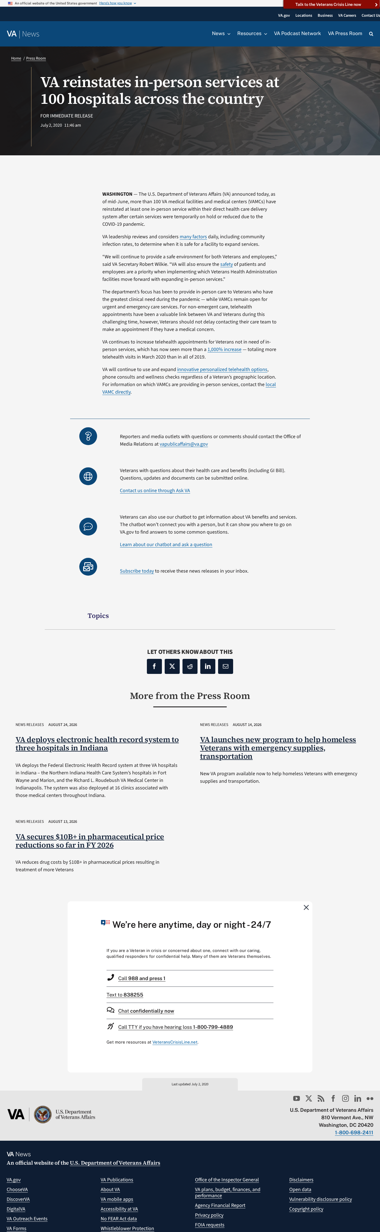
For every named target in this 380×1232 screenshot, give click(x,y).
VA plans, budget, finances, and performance (227, 1192)
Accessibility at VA (119, 1209)
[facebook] (333, 1098)
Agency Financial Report (220, 1205)
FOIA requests (209, 1224)
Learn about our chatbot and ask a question (166, 544)
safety (226, 264)
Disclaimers (301, 1179)
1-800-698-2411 (354, 1132)
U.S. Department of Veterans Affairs (115, 1162)
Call (142, 978)
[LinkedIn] (208, 666)
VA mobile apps (117, 1199)
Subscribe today (137, 571)
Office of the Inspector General (227, 1179)
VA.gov (14, 1179)
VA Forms (16, 1228)
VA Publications (117, 1179)
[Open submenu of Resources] (264, 34)
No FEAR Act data (119, 1218)
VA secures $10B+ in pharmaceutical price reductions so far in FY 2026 (90, 840)
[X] (172, 666)
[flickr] (370, 1098)
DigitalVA (16, 1209)
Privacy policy (209, 1215)
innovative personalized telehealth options (222, 369)
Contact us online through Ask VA (155, 490)
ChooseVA (17, 1189)
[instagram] (345, 1098)
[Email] (226, 666)
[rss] (321, 1098)
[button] (371, 34)
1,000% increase (224, 349)
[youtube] (296, 1098)
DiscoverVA (18, 1199)
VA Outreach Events (27, 1218)
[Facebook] (154, 666)
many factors (193, 236)
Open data (300, 1189)
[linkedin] (357, 1098)
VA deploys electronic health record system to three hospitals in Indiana (97, 743)
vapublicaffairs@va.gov (184, 444)
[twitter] (308, 1098)
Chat (146, 1011)
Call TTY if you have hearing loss (175, 1027)
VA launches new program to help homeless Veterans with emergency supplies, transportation (278, 747)
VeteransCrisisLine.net (175, 1042)
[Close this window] (306, 907)
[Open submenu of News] (227, 34)
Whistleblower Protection (127, 1228)
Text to (125, 995)
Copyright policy (306, 1209)
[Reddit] (190, 666)
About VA (110, 1189)
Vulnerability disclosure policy (320, 1199)
